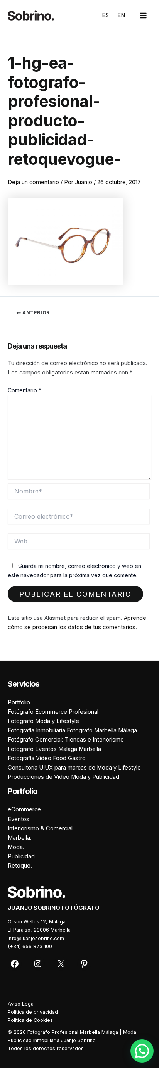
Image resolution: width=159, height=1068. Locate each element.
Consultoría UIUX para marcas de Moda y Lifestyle (74, 767)
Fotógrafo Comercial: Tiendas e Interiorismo (66, 739)
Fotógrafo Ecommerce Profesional (53, 711)
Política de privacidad (33, 1012)
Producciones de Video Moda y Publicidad (63, 776)
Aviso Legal (21, 1004)
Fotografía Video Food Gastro (47, 758)
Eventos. (19, 819)
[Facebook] (15, 964)
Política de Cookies (30, 1020)
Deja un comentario (33, 182)
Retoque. (20, 865)
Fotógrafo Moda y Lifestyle (43, 721)
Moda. (16, 847)
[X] (61, 964)
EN (121, 15)
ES (105, 15)
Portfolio (19, 702)
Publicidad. (22, 856)
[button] (142, 1051)
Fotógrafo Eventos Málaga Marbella (54, 748)
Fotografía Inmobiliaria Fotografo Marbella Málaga (72, 730)
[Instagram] (38, 964)
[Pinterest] (84, 964)
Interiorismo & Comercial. (41, 828)
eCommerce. (25, 809)
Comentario (24, 390)
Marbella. (20, 837)
